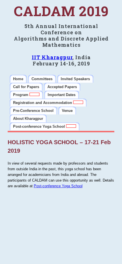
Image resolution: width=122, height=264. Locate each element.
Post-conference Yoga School (58, 186)
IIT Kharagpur (52, 57)
